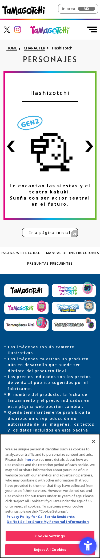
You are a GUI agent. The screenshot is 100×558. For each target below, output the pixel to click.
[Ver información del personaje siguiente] (89, 146)
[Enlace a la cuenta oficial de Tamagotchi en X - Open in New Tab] (7, 29)
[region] (50, 496)
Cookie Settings (50, 536)
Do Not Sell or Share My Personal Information (48, 521)
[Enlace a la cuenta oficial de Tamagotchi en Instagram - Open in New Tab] (17, 29)
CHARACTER (34, 48)
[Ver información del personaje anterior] (11, 146)
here (29, 459)
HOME (11, 48)
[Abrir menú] (92, 29)
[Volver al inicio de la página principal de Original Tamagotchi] (50, 29)
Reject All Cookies (50, 549)
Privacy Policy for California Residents (41, 516)
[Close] (93, 441)
